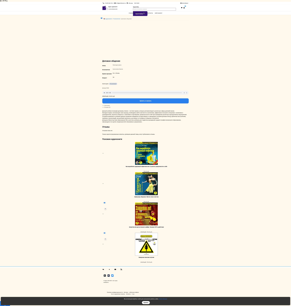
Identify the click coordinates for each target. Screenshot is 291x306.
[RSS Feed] (121, 270)
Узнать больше (163, 299)
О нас (143, 13)
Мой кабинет (185, 3)
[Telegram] (109, 270)
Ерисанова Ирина (118, 69)
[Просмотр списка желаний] (181, 7)
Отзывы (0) (107, 107)
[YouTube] (115, 270)
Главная (131, 13)
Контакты (150, 13)
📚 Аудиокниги (108, 19)
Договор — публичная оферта (131, 292)
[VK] (103, 270)
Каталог (137, 13)
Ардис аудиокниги (112, 6)
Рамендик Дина (117, 65)
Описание (107, 105)
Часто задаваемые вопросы (118, 294)
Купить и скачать (145, 101)
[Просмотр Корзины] (184, 7)
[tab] (146, 105)
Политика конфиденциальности (115, 292)
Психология (116, 19)
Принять (145, 302)
